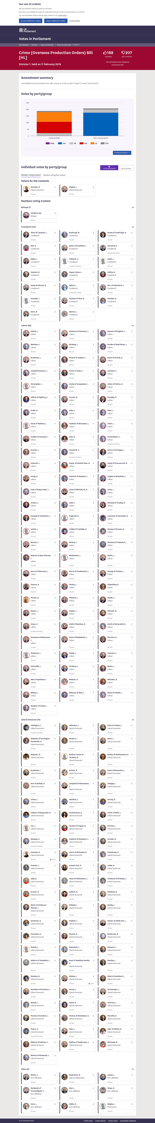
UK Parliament (24, 45)
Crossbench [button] (28, 227)
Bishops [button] (26, 207)
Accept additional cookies (30, 21)
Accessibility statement (128, 1121)
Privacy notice (113, 1121)
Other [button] (25, 1069)
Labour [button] (26, 325)
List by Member (126, 168)
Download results (121, 153)
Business (35, 45)
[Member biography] (39, 190)
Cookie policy (88, 1121)
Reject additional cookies (55, 21)
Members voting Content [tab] (31, 175)
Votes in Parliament (35, 39)
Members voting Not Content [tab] (54, 175)
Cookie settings (74, 21)
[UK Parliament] (27, 30)
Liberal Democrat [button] (30, 720)
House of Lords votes (64, 45)
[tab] (31, 175)
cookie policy (62, 15)
